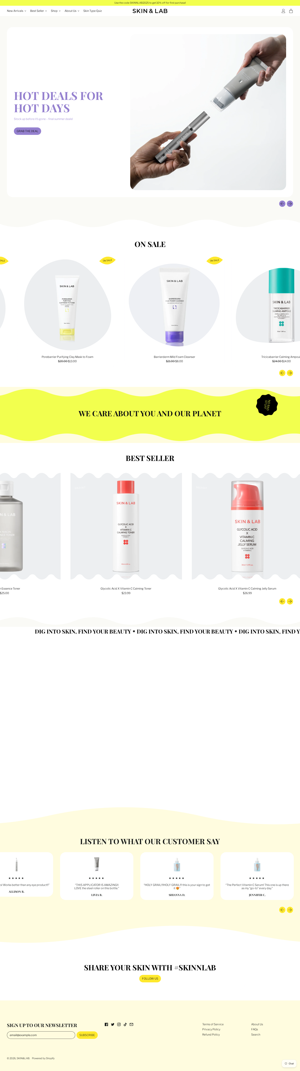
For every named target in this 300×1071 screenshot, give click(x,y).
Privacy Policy (211, 1029)
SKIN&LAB (23, 1058)
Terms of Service (213, 1024)
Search (255, 1034)
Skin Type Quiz (92, 11)
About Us (257, 1024)
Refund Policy (211, 1034)
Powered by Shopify (43, 1058)
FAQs (254, 1029)
